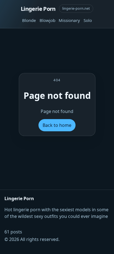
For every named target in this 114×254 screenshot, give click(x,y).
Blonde (29, 20)
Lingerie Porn (38, 8)
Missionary (69, 20)
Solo (88, 20)
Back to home (57, 125)
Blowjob (47, 20)
